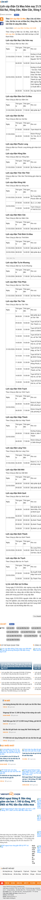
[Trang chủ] (1, 19)
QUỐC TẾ (26, 883)
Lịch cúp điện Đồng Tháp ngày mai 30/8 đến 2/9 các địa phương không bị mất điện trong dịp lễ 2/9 (16, 666)
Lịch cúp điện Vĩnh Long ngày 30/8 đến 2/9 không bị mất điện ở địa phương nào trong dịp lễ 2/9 (16, 673)
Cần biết (4, 2)
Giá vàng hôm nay (7, 871)
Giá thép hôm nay (7, 874)
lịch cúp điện (10, 34)
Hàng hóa (5, 724)
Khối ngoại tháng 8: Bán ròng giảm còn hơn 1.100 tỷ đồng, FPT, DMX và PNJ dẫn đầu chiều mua (18, 801)
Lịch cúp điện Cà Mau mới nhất (25, 28)
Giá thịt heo (25, 874)
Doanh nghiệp (6, 715)
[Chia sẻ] (1, 23)
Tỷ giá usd (26, 871)
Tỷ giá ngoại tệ (18, 871)
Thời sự (5, 707)
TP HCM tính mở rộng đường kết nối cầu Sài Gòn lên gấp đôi (10, 777)
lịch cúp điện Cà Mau (18, 19)
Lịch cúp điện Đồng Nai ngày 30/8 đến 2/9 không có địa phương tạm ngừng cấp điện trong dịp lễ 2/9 (16, 678)
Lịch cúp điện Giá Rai (12, 632)
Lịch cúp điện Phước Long (28, 632)
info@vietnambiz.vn (12, 896)
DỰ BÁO (13, 883)
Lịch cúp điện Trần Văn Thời (14, 636)
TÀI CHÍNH (32, 883)
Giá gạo (32, 874)
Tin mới (7, 700)
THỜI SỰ (7, 883)
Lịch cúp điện (10, 628)
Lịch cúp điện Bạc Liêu (23, 628)
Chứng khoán (25, 785)
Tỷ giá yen (33, 871)
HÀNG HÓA (19, 883)
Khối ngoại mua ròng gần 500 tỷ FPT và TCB (34, 854)
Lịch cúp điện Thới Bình (13, 639)
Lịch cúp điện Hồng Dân (30, 636)
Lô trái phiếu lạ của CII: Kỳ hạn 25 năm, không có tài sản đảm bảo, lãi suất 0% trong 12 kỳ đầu (10, 759)
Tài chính (24, 759)
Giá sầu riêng (17, 874)
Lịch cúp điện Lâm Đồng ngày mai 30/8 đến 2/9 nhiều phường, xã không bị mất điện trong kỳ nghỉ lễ (16, 683)
